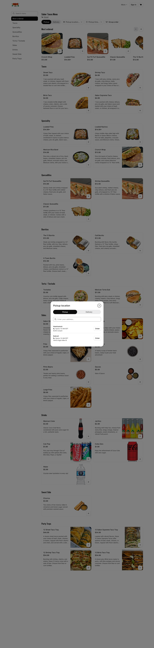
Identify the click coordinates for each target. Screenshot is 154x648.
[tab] (65, 312)
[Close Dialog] (99, 305)
